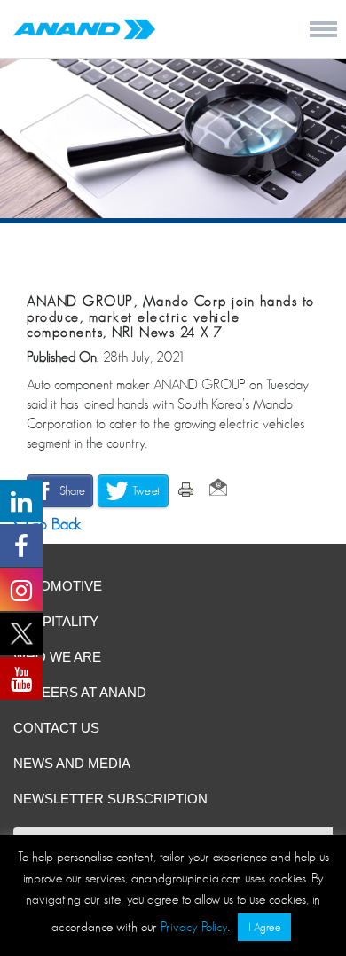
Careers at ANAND (79, 692)
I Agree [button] (264, 927)
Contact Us (56, 727)
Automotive (57, 585)
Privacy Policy (194, 926)
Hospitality (55, 621)
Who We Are (57, 656)
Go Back (51, 524)
